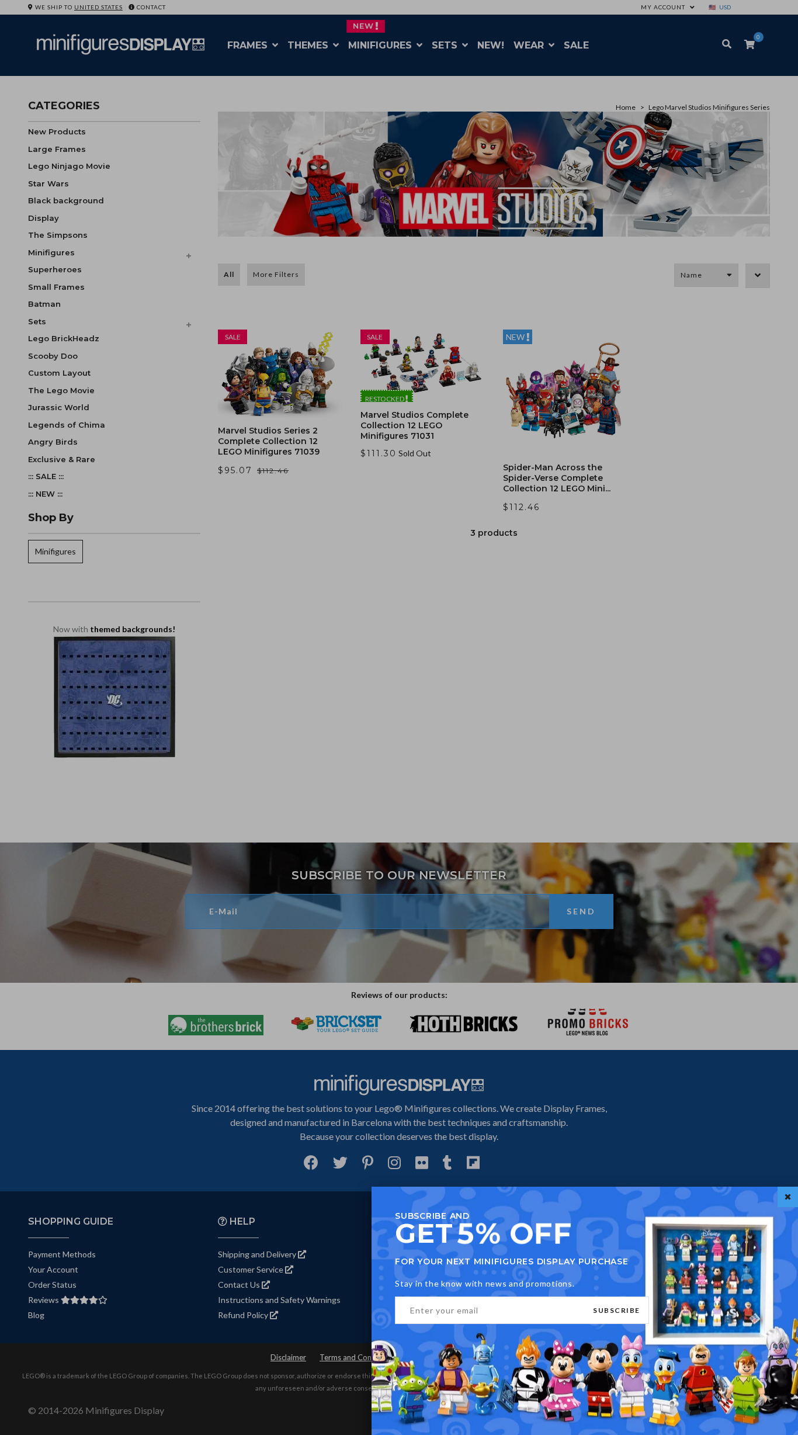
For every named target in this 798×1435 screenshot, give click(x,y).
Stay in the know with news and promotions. (485, 1283)
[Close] (788, 1197)
